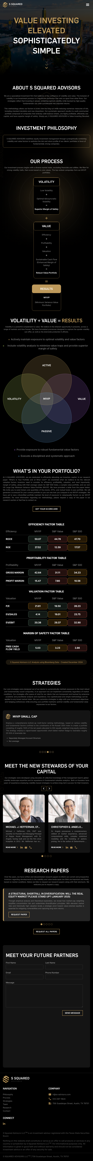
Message (10, 982)
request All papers (46, 931)
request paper (19, 914)
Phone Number (52, 972)
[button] (87, 4)
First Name (11, 962)
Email (8, 972)
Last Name (50, 962)
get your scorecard (46, 509)
